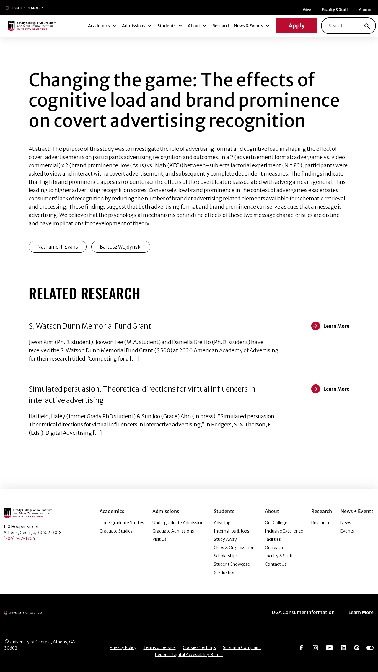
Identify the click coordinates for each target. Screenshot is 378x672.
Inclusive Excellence (284, 531)
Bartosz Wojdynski (121, 247)
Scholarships (226, 556)
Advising (222, 522)
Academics (99, 25)
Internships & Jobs (231, 531)
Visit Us (159, 539)
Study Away (225, 539)
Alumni (365, 9)
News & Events (248, 25)
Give (307, 9)
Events (347, 531)
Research (221, 25)
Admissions (133, 25)
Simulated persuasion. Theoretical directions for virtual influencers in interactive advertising (142, 394)
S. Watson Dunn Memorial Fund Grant (90, 326)
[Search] (367, 25)
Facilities (273, 539)
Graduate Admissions (173, 531)
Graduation (225, 572)
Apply (296, 25)
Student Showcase (232, 564)
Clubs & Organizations (235, 547)
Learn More (361, 612)
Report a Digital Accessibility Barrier (189, 654)
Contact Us (276, 564)
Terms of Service (160, 647)
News (345, 522)
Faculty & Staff (335, 9)
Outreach (274, 547)
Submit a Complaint (242, 647)
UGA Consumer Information (303, 612)
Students (166, 25)
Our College (276, 522)
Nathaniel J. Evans (57, 247)
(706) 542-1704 (19, 538)
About (194, 25)
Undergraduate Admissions (179, 522)
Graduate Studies (116, 531)
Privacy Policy (123, 647)
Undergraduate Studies (122, 522)
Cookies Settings (199, 647)
